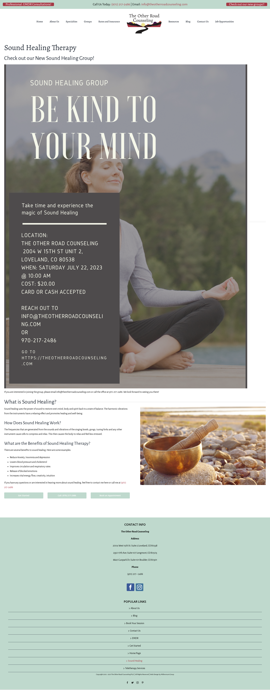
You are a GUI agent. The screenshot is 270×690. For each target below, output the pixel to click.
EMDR (135, 638)
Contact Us (135, 631)
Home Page (135, 653)
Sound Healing (135, 661)
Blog (135, 615)
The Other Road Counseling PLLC (122, 674)
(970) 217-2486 (120, 4)
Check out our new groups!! (246, 4)
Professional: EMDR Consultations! (28, 4)
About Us (135, 608)
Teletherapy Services (135, 668)
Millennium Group (167, 674)
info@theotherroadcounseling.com (164, 4)
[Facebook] (130, 587)
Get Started (135, 646)
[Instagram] (139, 587)
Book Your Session (135, 623)
